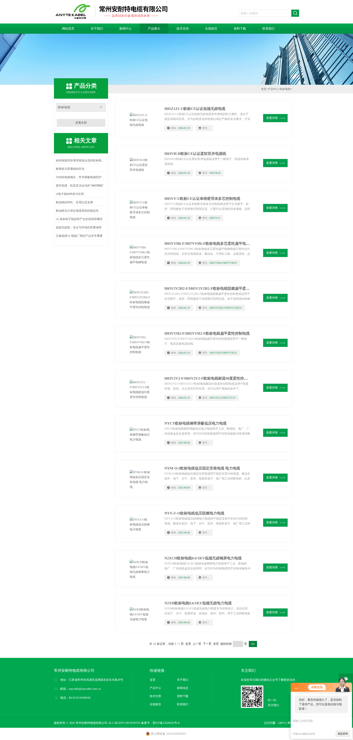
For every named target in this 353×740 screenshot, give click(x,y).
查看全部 (81, 122)
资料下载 (240, 28)
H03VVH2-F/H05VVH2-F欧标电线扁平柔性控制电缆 (207, 333)
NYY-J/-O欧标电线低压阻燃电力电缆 (194, 513)
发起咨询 (343, 733)
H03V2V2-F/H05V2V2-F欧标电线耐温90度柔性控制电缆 (209, 378)
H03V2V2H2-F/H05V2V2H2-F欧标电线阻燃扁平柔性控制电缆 (214, 288)
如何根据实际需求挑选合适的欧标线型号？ (81, 160)
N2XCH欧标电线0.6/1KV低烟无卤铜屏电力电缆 (203, 558)
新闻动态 (182, 688)
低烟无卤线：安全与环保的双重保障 (79, 227)
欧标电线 (64, 107)
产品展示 (154, 28)
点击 (101, 107)
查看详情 (272, 118)
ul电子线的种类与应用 (70, 194)
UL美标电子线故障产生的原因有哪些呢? (81, 219)
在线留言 (211, 28)
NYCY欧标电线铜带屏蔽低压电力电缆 (195, 423)
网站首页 (68, 28)
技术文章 (155, 696)
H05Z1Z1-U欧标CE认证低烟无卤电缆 (194, 109)
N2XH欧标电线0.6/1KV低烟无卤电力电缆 (198, 603)
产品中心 (273, 89)
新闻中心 (125, 28)
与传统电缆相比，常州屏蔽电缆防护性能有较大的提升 (81, 177)
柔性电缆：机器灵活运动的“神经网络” (80, 185)
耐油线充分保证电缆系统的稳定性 (77, 210)
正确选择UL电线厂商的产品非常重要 (79, 235)
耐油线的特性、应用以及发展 (74, 202)
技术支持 (182, 28)
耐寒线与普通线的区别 (70, 168)
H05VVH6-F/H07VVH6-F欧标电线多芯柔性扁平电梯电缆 (210, 243)
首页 (263, 89)
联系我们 (268, 28)
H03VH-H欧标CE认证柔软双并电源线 (195, 154)
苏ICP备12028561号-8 (166, 722)
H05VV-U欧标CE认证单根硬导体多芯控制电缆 (202, 199)
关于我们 (97, 28)
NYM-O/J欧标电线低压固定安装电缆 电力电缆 (202, 468)
